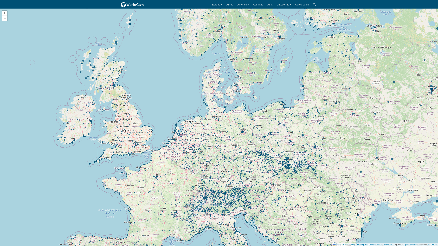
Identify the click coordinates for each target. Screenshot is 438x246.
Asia (270, 4)
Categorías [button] (283, 4)
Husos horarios (349, 244)
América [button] (242, 4)
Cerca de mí (302, 4)
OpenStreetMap (410, 244)
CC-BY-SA (432, 244)
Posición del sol (375, 244)
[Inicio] (132, 4)
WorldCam (387, 244)
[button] (4, 13)
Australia (258, 4)
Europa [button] (216, 4)
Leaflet (338, 244)
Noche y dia (362, 244)
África (229, 4)
